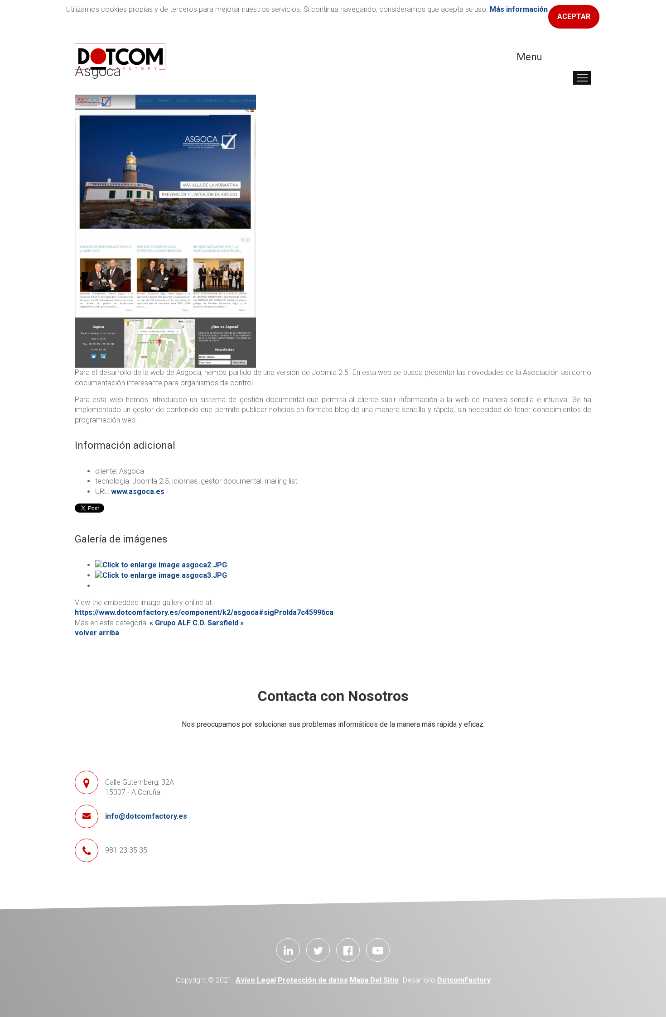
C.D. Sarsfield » (218, 623)
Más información (519, 9)
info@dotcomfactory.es (146, 816)
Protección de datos (313, 980)
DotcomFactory (464, 980)
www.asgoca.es (137, 491)
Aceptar (573, 16)
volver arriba (97, 632)
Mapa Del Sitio (374, 980)
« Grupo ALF (170, 623)
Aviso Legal (256, 980)
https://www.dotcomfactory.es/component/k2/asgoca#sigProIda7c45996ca (204, 612)
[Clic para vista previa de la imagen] (165, 230)
